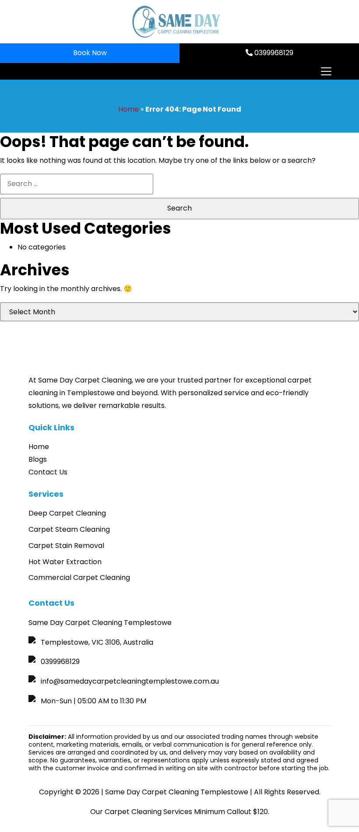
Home (128, 109)
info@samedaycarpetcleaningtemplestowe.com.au (130, 681)
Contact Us (47, 472)
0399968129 (273, 53)
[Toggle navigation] (325, 71)
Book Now (90, 53)
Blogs (37, 459)
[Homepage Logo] (176, 22)
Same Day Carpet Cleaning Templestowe (176, 792)
